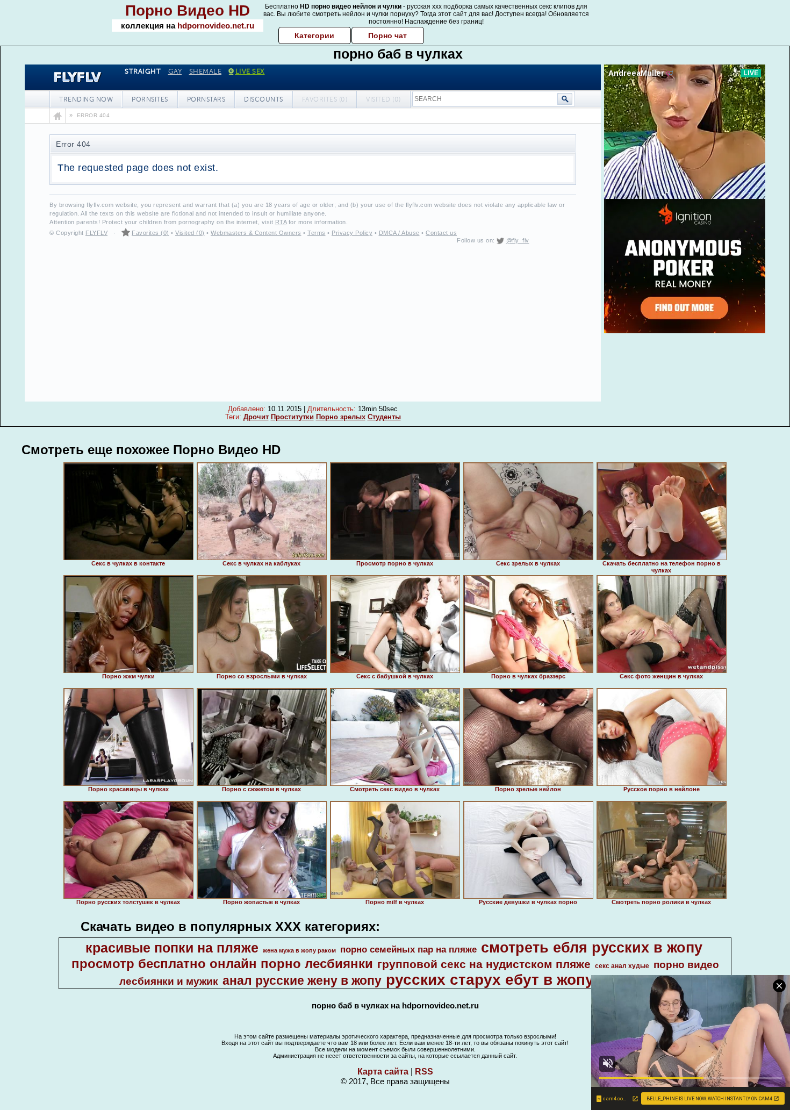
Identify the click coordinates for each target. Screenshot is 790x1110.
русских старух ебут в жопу (490, 979)
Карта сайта (382, 1071)
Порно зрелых (340, 417)
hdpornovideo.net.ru (215, 25)
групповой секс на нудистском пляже (484, 964)
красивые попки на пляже (171, 947)
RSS (424, 1071)
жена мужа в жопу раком (299, 950)
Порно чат (387, 35)
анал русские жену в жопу (302, 980)
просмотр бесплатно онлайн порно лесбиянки (222, 963)
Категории (314, 35)
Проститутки (292, 417)
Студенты (384, 417)
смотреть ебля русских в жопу (591, 948)
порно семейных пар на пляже (408, 949)
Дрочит (256, 417)
